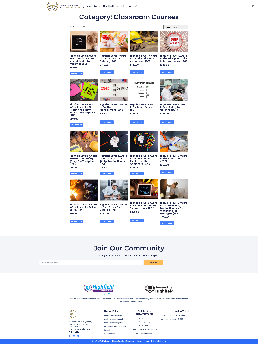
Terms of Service (144, 318)
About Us (121, 6)
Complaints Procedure (145, 333)
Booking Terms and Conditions (145, 329)
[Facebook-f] (70, 336)
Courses (97, 6)
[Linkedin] (74, 336)
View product (76, 73)
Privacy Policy (144, 322)
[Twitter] (78, 336)
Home (88, 6)
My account (132, 6)
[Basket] (253, 6)
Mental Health (108, 6)
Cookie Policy (144, 325)
